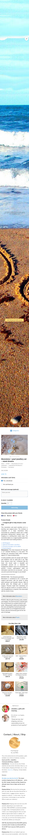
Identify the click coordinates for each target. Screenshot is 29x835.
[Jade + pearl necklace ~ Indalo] (21, 649)
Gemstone (11, 467)
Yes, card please (7, 480)
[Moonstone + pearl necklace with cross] (21, 630)
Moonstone (19, 596)
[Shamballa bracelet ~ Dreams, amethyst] (7, 667)
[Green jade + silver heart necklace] (21, 686)
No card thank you (8, 484)
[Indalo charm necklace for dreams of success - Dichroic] (21, 667)
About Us (10, 770)
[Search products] (26, 39)
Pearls (17, 617)
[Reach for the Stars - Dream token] (7, 686)
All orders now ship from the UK (10, 778)
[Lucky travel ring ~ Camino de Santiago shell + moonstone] (7, 630)
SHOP (8, 463)
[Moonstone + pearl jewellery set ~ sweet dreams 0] (14, 445)
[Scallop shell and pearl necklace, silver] (7, 649)
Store (2, 463)
